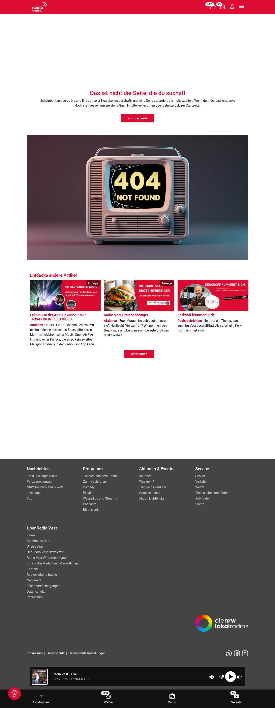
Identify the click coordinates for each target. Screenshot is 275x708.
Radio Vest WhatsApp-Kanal (47, 558)
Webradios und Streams (100, 498)
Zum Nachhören (94, 481)
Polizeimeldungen (39, 481)
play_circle (230, 676)
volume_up (211, 677)
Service (200, 476)
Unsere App (35, 546)
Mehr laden (139, 354)
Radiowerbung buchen (43, 575)
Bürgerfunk (91, 510)
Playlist (88, 493)
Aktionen (145, 476)
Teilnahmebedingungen (43, 586)
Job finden (202, 498)
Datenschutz (36, 591)
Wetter (199, 487)
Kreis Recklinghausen (42, 476)
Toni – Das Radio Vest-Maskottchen (52, 563)
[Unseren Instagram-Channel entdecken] (245, 653)
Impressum (35, 597)
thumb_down (221, 676)
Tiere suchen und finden (212, 493)
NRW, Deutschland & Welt (45, 487)
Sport (30, 498)
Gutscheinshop (149, 493)
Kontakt (32, 569)
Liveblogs (33, 493)
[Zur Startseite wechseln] (39, 7)
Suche (199, 504)
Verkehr (200, 481)
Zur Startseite (138, 118)
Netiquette (34, 580)
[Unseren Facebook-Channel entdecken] (237, 653)
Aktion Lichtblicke (151, 498)
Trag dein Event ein (152, 487)
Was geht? (146, 481)
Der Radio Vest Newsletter (45, 552)
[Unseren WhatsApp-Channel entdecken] (229, 653)
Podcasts (89, 504)
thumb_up (239, 676)
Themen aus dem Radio (100, 476)
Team (31, 535)
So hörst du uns (38, 541)
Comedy (89, 487)
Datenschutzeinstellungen (87, 653)
